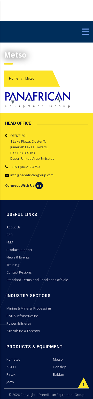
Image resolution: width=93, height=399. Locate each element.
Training (12, 265)
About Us (13, 227)
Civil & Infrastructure (22, 316)
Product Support (19, 250)
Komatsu (13, 359)
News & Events (18, 257)
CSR (9, 235)
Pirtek (11, 374)
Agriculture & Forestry (23, 331)
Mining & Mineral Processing (28, 308)
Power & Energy (18, 323)
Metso (58, 359)
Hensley (59, 367)
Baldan (58, 374)
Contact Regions (19, 272)
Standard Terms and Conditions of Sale (37, 280)
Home (13, 78)
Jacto (10, 382)
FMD (9, 242)
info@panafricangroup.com (31, 175)
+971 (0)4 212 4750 (25, 166)
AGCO (11, 367)
